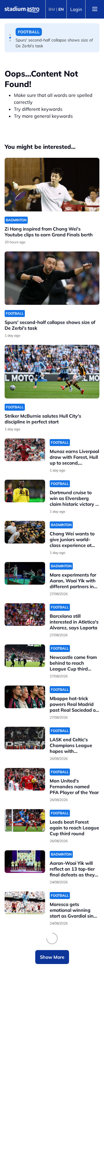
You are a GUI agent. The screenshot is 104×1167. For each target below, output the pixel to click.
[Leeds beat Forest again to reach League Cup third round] (25, 820)
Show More (52, 957)
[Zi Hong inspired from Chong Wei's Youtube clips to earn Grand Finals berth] (52, 184)
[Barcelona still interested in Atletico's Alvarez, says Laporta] (25, 614)
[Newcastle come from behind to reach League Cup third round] (25, 655)
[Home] (22, 9)
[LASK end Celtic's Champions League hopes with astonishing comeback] (25, 738)
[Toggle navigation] (95, 9)
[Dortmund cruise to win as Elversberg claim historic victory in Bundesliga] (25, 491)
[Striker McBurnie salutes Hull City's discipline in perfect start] (52, 371)
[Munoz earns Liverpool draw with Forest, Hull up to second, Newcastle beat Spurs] (25, 449)
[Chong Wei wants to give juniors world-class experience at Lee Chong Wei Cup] (25, 532)
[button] (10, 35)
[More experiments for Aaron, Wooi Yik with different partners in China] (25, 573)
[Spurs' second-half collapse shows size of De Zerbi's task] (52, 278)
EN (61, 9)
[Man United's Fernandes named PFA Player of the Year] (25, 779)
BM (52, 9)
